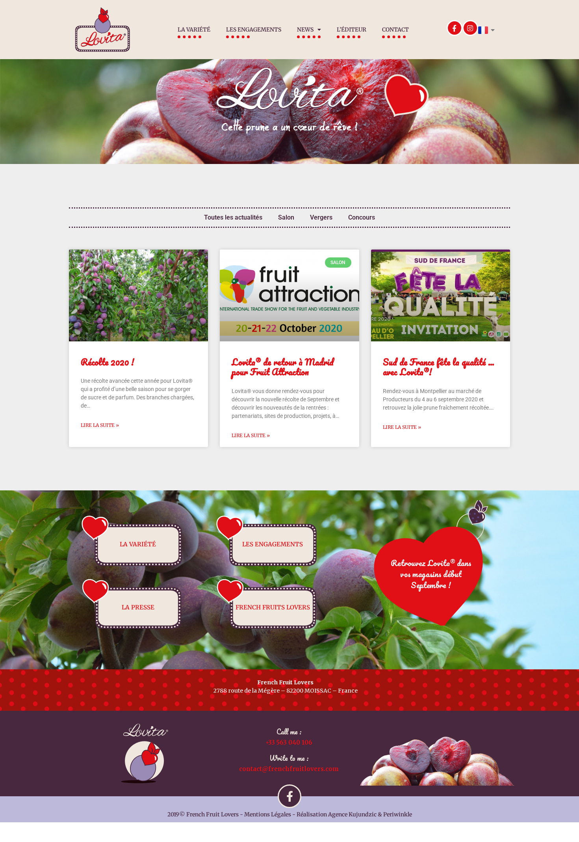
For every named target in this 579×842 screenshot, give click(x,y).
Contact (395, 29)
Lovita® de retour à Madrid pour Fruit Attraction (283, 367)
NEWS (305, 29)
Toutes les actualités (233, 217)
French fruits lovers (273, 607)
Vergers (321, 217)
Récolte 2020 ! (107, 362)
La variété (194, 29)
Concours (361, 217)
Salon (286, 217)
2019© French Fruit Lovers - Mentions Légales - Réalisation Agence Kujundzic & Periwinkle (289, 814)
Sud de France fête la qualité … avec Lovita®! (438, 367)
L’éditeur (351, 29)
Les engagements (253, 29)
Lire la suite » (100, 425)
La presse (138, 607)
